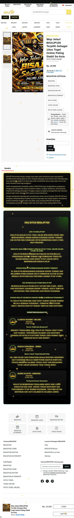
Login (5, 17)
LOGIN (50, 146)
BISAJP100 (17, 4)
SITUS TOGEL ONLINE (11, 487)
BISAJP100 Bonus (51, 448)
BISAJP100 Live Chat (52, 452)
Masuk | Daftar (7, 5)
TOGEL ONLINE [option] (53, 105)
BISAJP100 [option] (51, 81)
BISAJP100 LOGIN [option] (53, 86)
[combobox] (51, 12)
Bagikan (51, 157)
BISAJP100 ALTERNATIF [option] (55, 95)
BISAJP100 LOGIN (27, 5)
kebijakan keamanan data (58, 472)
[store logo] (11, 12)
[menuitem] (3, 23)
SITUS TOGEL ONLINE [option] (55, 110)
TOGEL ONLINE (56, 431)
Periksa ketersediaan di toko (57, 154)
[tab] (8, 168)
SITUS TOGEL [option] (52, 100)
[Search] (68, 12)
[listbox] (57, 95)
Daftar (14, 17)
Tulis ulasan (50, 72)
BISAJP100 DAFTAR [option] (54, 90)
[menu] (37, 25)
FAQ (46, 445)
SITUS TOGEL (37, 431)
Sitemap (47, 456)
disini (55, 122)
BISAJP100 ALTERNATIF (54, 5)
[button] (7, 41)
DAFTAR (50, 149)
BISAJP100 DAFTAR (40, 5)
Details (7, 168)
